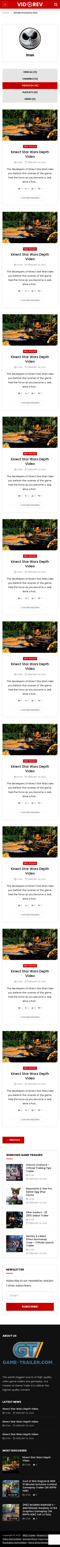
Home (5, 12)
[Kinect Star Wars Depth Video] (10, 1465)
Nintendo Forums (45, 1535)
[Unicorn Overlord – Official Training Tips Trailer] (14, 1172)
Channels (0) (30, 78)
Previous (13, 1140)
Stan (30, 55)
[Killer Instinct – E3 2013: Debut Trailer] (14, 1220)
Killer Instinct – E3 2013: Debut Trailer (37, 1214)
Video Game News (11, 1539)
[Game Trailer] (30, 4)
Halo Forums (44, 1539)
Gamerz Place (30, 1539)
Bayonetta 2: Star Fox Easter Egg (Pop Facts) (39, 1192)
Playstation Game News (14, 1542)
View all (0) (30, 72)
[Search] (56, 4)
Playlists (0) (30, 92)
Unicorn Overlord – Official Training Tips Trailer (38, 1168)
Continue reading (30, 197)
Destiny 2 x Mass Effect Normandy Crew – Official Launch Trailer (40, 1240)
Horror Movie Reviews (38, 1542)
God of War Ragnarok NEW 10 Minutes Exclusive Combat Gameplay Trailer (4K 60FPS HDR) (39, 1485)
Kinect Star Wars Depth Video (30, 154)
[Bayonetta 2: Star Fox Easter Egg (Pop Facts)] (14, 1196)
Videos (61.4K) (30, 85)
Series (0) (30, 99)
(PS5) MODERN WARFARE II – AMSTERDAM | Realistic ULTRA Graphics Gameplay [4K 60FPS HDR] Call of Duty (39, 1509)
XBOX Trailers (30, 146)
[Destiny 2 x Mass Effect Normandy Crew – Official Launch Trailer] (14, 1243)
